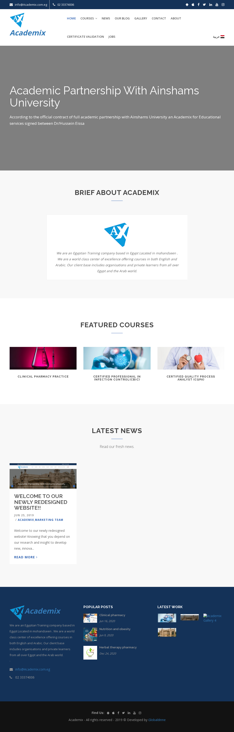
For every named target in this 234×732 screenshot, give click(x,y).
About (176, 18)
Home (71, 18)
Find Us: (98, 713)
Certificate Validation (85, 37)
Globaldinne (157, 720)
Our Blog (122, 18)
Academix (26, 520)
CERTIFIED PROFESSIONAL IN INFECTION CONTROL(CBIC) (117, 378)
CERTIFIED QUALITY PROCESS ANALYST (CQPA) (191, 378)
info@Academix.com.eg (32, 669)
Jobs (112, 37)
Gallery (140, 18)
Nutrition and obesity (114, 629)
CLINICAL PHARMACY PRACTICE (43, 376)
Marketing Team (49, 520)
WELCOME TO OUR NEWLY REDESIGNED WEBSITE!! (40, 502)
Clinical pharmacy (112, 615)
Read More (25, 557)
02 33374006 (65, 5)
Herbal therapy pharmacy (118, 647)
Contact (159, 18)
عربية (217, 37)
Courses (87, 18)
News (106, 18)
